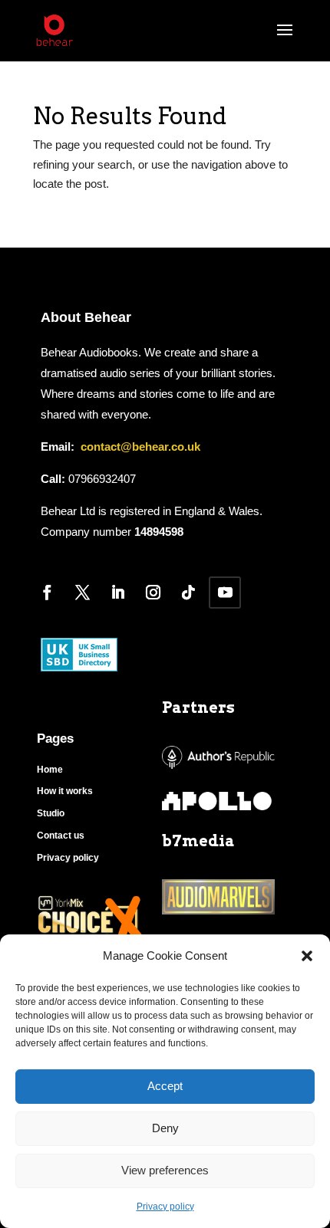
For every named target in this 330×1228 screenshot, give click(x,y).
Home (50, 769)
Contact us (60, 835)
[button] (307, 956)
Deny (165, 1127)
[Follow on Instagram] (152, 592)
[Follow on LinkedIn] (117, 592)
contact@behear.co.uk (139, 446)
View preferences (165, 1170)
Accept (165, 1085)
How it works (65, 791)
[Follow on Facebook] (46, 592)
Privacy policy (165, 1206)
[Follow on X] (82, 592)
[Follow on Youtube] (225, 592)
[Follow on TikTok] (188, 592)
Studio (50, 813)
